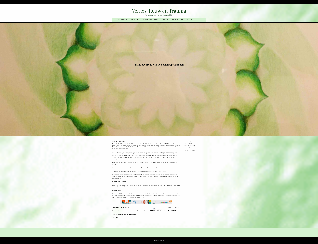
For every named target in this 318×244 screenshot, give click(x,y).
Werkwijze (134, 20)
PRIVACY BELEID (154, 210)
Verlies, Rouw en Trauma (159, 11)
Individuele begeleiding (150, 20)
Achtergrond (123, 20)
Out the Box (161, 240)
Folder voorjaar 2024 (189, 20)
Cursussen (165, 20)
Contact (175, 20)
